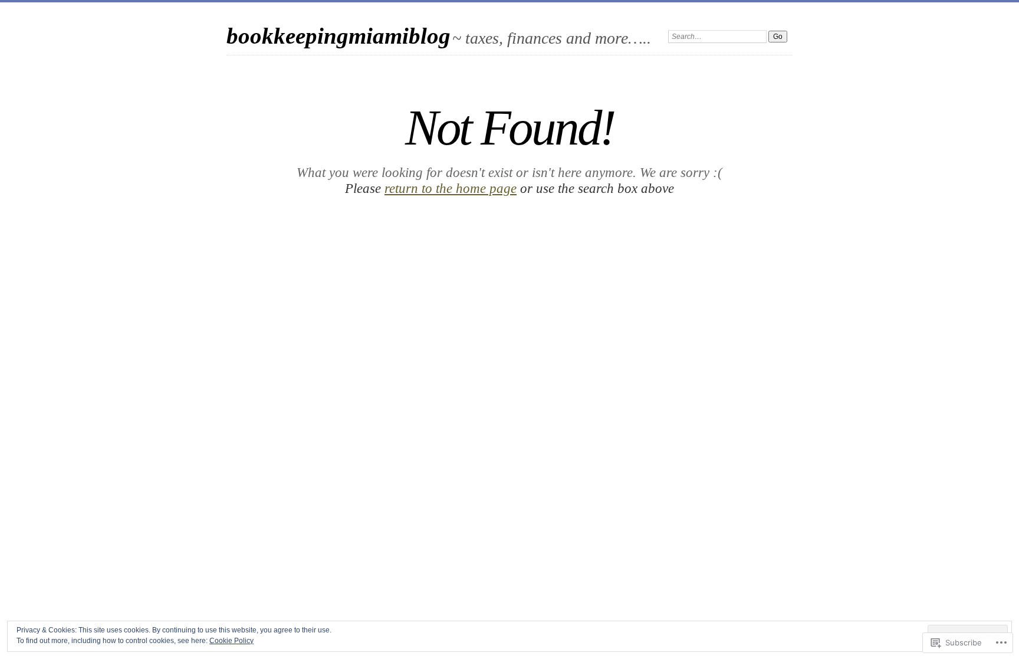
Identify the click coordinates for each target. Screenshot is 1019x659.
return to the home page (450, 188)
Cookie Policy (231, 641)
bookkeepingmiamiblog (338, 35)
